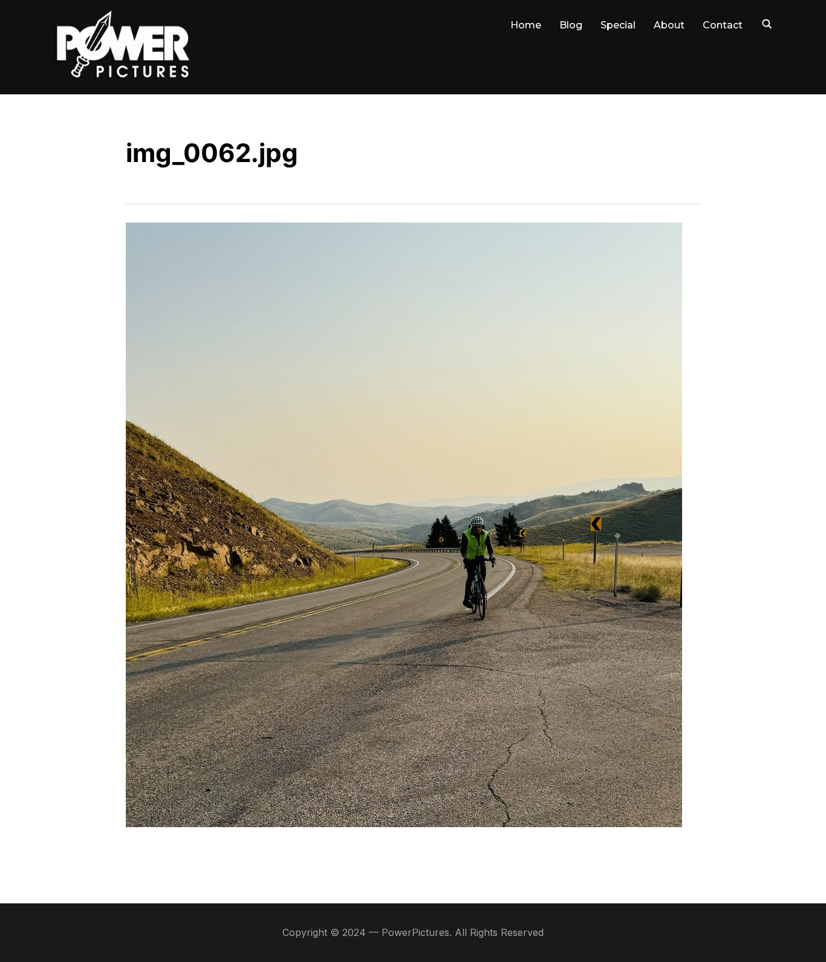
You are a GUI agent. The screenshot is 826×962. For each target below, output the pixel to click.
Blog (570, 25)
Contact (723, 25)
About (669, 25)
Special (618, 25)
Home (525, 25)
